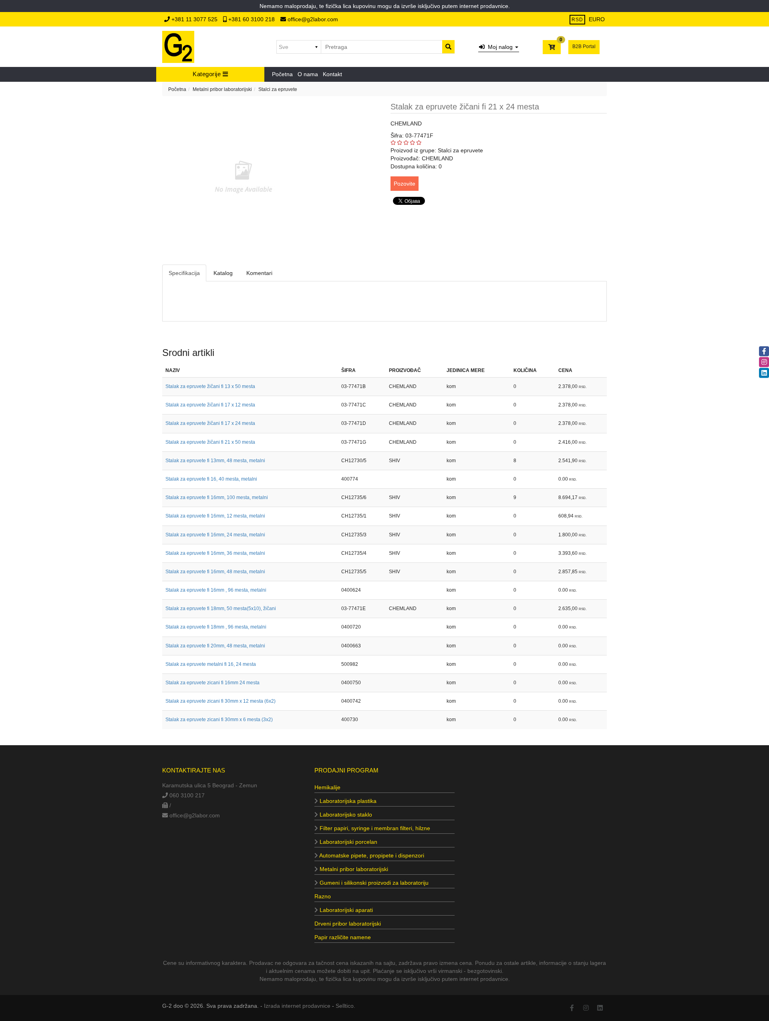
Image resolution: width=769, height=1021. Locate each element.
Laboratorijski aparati (345, 910)
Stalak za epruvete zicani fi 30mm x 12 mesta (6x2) (220, 701)
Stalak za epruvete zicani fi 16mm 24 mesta (212, 682)
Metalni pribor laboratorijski (222, 89)
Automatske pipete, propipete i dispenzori (371, 855)
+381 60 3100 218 (251, 19)
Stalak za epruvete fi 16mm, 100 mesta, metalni (216, 497)
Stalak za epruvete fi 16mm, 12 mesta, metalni (215, 516)
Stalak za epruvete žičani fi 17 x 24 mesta (210, 423)
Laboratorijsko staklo (345, 814)
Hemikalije (327, 787)
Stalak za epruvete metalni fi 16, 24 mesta (210, 664)
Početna (282, 74)
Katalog (223, 273)
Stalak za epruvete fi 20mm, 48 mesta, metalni (215, 646)
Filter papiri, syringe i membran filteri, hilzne (374, 828)
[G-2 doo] (178, 47)
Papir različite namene (342, 937)
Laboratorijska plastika (347, 801)
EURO (597, 19)
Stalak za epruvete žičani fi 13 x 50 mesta (210, 386)
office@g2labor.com (312, 19)
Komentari (259, 273)
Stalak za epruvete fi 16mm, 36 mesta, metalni (215, 553)
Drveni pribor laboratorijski (347, 923)
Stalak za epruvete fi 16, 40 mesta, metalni (211, 479)
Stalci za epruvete (277, 89)
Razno (322, 896)
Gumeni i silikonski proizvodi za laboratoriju (373, 882)
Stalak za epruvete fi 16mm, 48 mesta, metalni (215, 571)
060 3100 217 (186, 795)
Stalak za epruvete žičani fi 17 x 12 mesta (210, 405)
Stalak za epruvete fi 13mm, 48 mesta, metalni (215, 460)
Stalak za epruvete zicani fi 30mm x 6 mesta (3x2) (219, 719)
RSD (577, 19)
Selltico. (345, 1006)
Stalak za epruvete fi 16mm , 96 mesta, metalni (215, 590)
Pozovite (404, 183)
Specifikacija (184, 273)
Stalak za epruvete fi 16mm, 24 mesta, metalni (215, 535)
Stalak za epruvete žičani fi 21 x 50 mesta (210, 442)
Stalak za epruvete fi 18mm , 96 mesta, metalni (215, 627)
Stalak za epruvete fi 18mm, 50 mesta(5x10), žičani (220, 608)
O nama (308, 74)
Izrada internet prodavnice (297, 1006)
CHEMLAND (406, 123)
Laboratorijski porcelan (347, 842)
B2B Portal (584, 46)
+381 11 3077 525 (194, 19)
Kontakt (332, 74)
